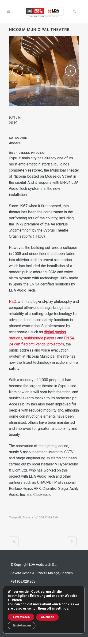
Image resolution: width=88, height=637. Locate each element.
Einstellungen (21, 625)
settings (61, 608)
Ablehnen (47, 617)
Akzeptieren (21, 617)
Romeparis (29, 517)
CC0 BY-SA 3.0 (47, 517)
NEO (12, 301)
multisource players (40, 338)
